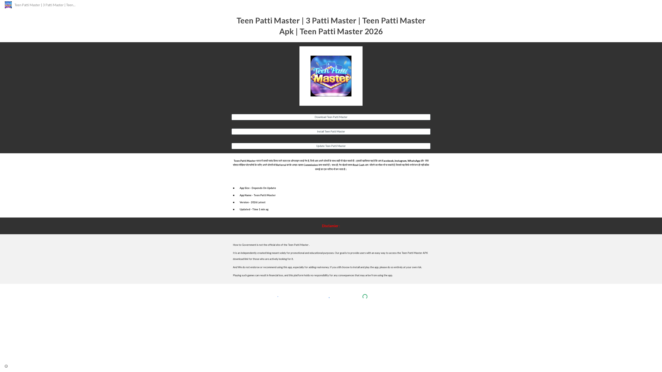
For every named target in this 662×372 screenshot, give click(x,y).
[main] (331, 26)
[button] (6, 366)
